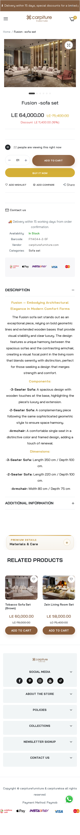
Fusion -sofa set (40, 103)
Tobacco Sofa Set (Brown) (18, 606)
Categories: (17, 250)
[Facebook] (19, 681)
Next (72, 606)
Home (6, 32)
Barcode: (17, 239)
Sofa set (34, 250)
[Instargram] (40, 681)
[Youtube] (50, 681)
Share (71, 185)
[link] (34, 579)
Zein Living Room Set (59, 604)
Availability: (16, 233)
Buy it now (40, 173)
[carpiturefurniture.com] (39, 19)
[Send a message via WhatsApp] (69, 798)
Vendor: (17, 245)
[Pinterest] (30, 681)
